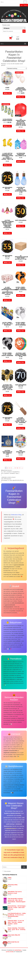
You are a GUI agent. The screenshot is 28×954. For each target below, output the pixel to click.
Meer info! (8, 93)
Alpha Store (9, 951)
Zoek (24, 867)
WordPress (17, 950)
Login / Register (23, 5)
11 (19, 468)
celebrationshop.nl (11, 828)
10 (17, 468)
